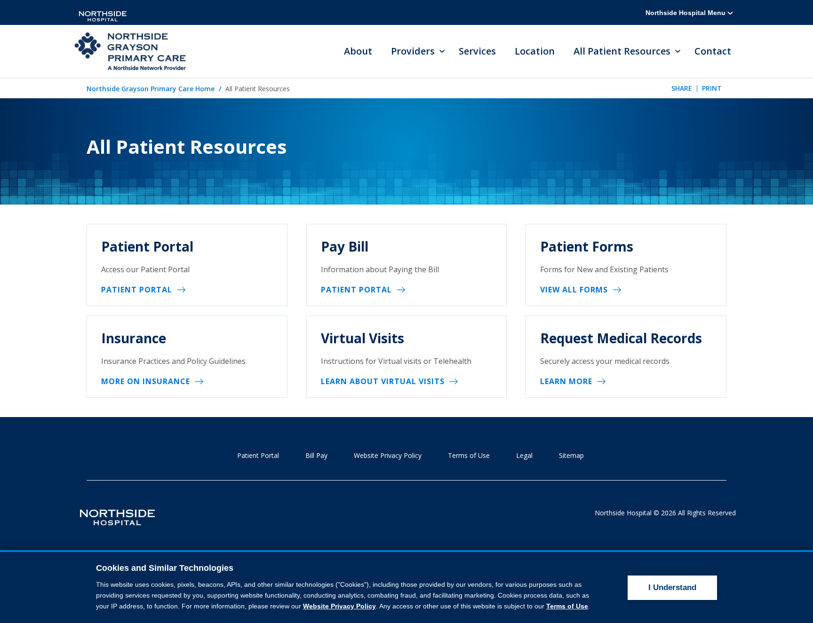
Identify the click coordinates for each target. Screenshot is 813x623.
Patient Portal (136, 289)
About (358, 51)
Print (712, 88)
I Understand (672, 587)
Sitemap (571, 455)
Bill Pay (316, 455)
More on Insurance (145, 381)
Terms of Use (469, 455)
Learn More (566, 381)
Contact (712, 51)
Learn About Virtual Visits (383, 381)
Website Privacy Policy (388, 455)
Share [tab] (681, 88)
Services (477, 51)
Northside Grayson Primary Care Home (151, 88)
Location (535, 51)
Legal (524, 455)
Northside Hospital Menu (686, 12)
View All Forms (574, 289)
